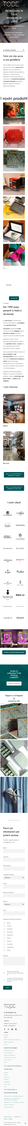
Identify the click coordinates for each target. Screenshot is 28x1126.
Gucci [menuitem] (5, 1086)
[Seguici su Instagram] (14, 698)
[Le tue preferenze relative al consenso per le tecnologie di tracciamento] (25, 1123)
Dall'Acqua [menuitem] (6, 1077)
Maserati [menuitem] (6, 1072)
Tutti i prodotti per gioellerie (12, 1066)
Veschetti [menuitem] (6, 1079)
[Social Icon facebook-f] (5, 1029)
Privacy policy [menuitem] (7, 1116)
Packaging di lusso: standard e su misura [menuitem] (14, 1102)
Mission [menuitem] (6, 1037)
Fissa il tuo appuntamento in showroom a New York (14, 487)
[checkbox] (14, 936)
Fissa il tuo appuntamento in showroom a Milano (14, 474)
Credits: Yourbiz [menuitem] (8, 1119)
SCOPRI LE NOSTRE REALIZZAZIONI (14, 652)
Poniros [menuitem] (6, 1075)
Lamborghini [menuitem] (7, 1081)
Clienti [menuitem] (5, 1044)
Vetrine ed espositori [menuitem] (9, 1050)
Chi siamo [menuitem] (6, 1035)
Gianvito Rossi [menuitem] (7, 1084)
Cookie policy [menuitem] (17, 1116)
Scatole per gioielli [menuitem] (8, 1107)
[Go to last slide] (2, 639)
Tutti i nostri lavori (9, 1089)
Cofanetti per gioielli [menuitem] (9, 1104)
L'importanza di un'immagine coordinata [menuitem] (13, 1096)
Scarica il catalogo (14, 683)
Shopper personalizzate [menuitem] (10, 1057)
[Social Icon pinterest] (15, 1029)
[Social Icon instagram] (8, 1029)
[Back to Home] (11, 5)
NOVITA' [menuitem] (5, 1062)
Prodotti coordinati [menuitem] (9, 1042)
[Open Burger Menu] (24, 5)
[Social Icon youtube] (12, 1029)
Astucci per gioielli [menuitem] (8, 1052)
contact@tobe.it (11, 1025)
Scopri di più (14, 298)
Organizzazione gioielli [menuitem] (9, 1055)
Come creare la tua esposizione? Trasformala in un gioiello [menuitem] (12, 1099)
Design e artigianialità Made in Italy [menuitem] (12, 1039)
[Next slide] (26, 639)
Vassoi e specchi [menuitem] (7, 1059)
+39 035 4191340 (13, 1023)
